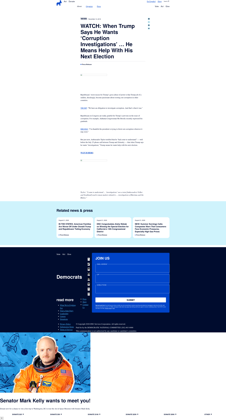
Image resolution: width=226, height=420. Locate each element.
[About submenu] (83, 6)
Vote (157, 6)
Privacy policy (108, 308)
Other (207, 414)
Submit (131, 299)
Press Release (87, 64)
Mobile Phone (101, 285)
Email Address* (102, 264)
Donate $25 (17, 414)
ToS (114, 308)
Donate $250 (131, 414)
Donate (72, 1)
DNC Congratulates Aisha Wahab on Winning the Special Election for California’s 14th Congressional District (113, 228)
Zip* (98, 274)
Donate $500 (169, 414)
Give (168, 6)
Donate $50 (55, 414)
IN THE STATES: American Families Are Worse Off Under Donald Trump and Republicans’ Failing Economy (75, 226)
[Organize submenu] (94, 6)
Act (65, 1)
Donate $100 (93, 414)
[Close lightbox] (2, 418)
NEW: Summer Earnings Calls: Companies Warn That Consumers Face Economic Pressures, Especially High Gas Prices (150, 228)
